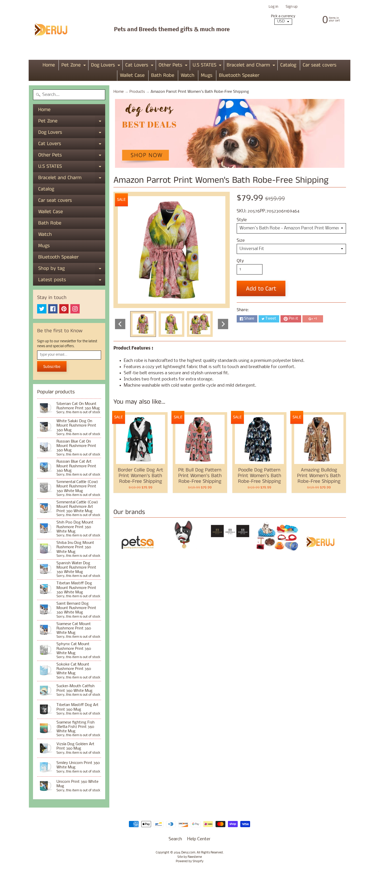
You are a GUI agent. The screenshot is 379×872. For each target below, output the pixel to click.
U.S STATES (208, 65)
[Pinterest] (64, 308)
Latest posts (71, 281)
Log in (273, 7)
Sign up (292, 7)
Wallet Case (132, 75)
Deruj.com (188, 852)
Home (49, 65)
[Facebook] (52, 308)
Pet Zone (74, 65)
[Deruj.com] (54, 30)
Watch (187, 75)
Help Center (198, 839)
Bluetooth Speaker (239, 75)
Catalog (288, 65)
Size (241, 240)
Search (175, 839)
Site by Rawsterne (189, 857)
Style (242, 220)
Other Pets (174, 65)
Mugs (206, 75)
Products (137, 92)
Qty (240, 261)
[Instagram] (75, 308)
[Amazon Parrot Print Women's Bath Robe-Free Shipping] (143, 324)
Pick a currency (283, 16)
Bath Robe (162, 75)
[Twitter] (41, 308)
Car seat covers (319, 65)
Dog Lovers (106, 65)
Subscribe (51, 367)
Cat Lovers (140, 65)
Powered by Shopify (189, 861)
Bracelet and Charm (251, 65)
